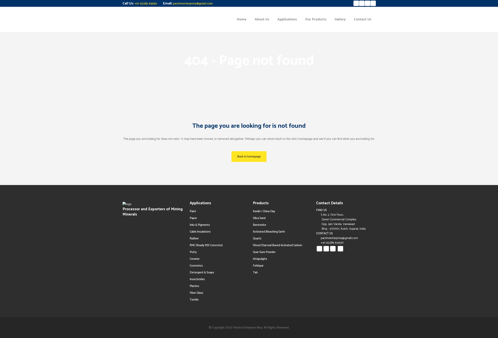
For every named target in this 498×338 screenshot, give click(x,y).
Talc (255, 272)
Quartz (257, 238)
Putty (193, 252)
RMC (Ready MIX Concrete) (206, 245)
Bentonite (259, 224)
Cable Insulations (200, 231)
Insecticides (197, 279)
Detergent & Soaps (202, 272)
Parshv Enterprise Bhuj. (248, 327)
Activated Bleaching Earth (269, 231)
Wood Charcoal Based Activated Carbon (277, 245)
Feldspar (258, 265)
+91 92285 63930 (145, 3)
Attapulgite (260, 258)
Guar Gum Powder (264, 252)
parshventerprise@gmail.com (193, 3)
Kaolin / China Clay (264, 211)
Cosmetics (196, 265)
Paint (193, 211)
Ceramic (195, 258)
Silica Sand (259, 218)
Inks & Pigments (200, 224)
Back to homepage (249, 156)
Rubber (194, 238)
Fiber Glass (196, 292)
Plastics (194, 286)
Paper (193, 218)
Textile (194, 299)
